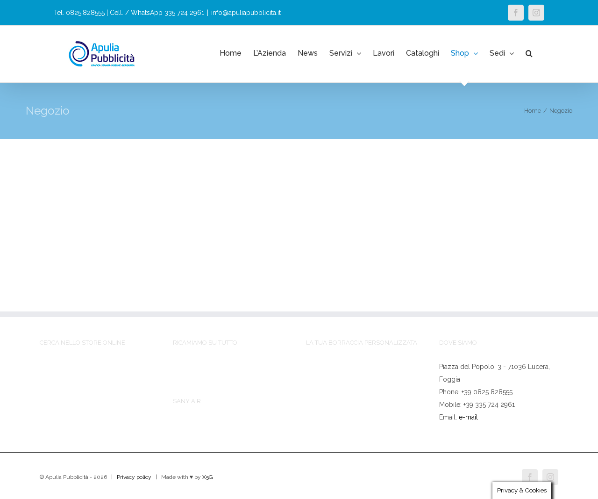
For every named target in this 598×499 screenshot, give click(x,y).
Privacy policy (134, 477)
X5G (207, 477)
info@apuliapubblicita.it (246, 12)
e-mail (468, 417)
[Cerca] (529, 53)
